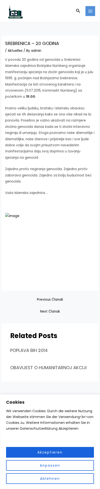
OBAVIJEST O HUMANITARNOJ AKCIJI (48, 368)
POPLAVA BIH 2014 (29, 350)
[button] (78, 11)
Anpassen (50, 465)
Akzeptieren (50, 452)
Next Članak (50, 311)
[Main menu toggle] (90, 11)
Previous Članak (50, 299)
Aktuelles (15, 50)
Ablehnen (50, 478)
